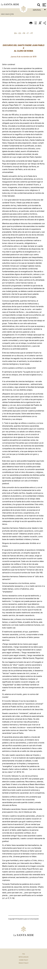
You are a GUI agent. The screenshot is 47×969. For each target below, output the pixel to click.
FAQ (23, 954)
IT (28, 33)
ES (20, 33)
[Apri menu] (44, 5)
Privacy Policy (23, 963)
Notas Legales (23, 957)
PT (32, 33)
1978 (12, 14)
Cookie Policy (23, 960)
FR (24, 33)
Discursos (5, 14)
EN (15, 33)
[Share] (44, 23)
